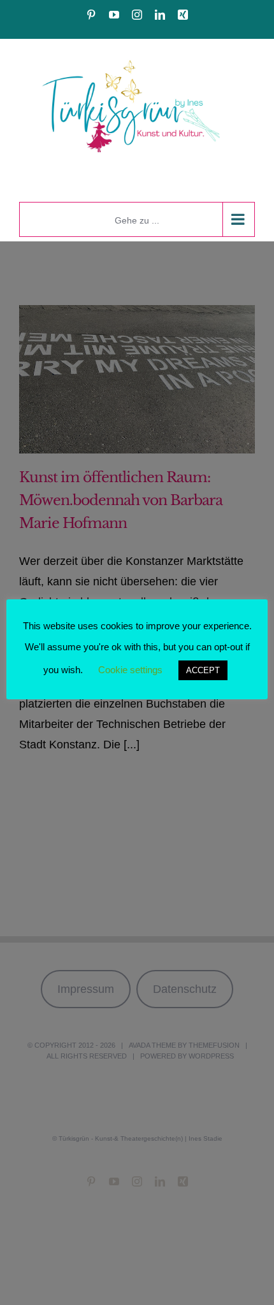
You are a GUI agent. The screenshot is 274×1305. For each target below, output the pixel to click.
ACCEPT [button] (203, 670)
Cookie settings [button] (130, 669)
